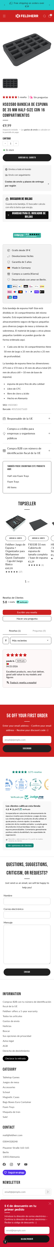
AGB (5, 1045)
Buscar (6, 1030)
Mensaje (8, 922)
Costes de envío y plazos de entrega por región (24, 183)
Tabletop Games (11, 1077)
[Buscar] (44, 16)
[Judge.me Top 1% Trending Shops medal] (41, 785)
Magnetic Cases (11, 1097)
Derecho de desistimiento (16, 1050)
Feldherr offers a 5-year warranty (20, 1011)
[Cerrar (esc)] (50, 1203)
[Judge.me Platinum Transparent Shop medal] (27, 785)
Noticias (7, 1026)
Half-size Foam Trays (18, 475)
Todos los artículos (12, 1016)
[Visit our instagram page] (11, 1164)
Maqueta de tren (11, 1111)
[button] (10, 97)
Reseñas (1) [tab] (15, 631)
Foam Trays (13, 481)
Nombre (8, 895)
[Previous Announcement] (4, 5)
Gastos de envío (11, 1021)
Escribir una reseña (27, 612)
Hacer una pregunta (27, 618)
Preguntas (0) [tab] (39, 631)
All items (11, 487)
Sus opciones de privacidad (17, 1035)
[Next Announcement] (49, 5)
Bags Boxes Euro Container (17, 1102)
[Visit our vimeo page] (18, 1164)
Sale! (5, 1116)
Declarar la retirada (15, 1058)
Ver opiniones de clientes (20, 845)
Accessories (9, 1087)
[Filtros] (6, 640)
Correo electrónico (13, 908)
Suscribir (27, 1238)
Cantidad (7, 138)
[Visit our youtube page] (25, 1164)
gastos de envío (31, 129)
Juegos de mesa (11, 1082)
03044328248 (10, 1141)
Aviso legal (8, 1040)
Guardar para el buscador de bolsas (29, 215)
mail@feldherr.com (12, 1135)
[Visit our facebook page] (4, 1164)
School (6, 1092)
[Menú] (4, 16)
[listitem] (27, 5)
